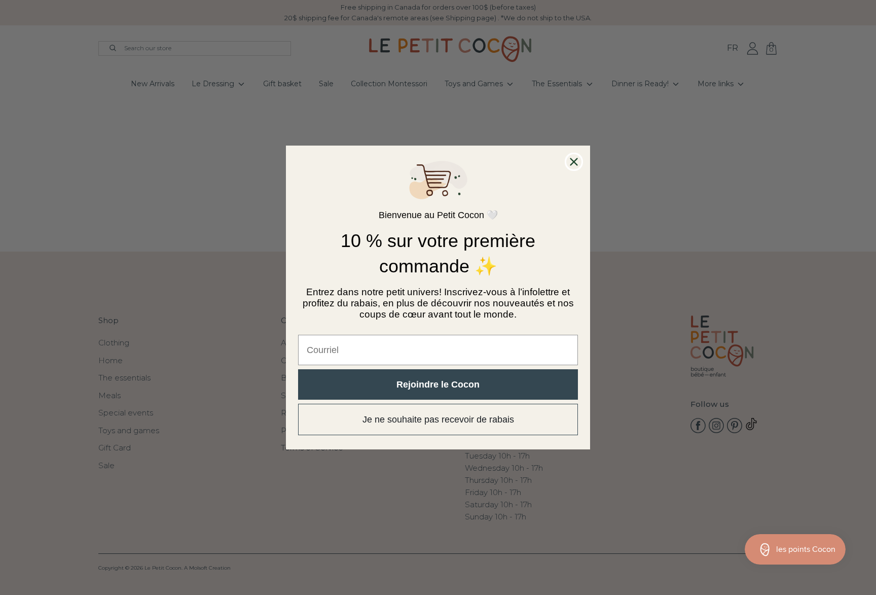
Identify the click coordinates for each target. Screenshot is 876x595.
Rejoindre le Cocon (438, 384)
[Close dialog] (574, 162)
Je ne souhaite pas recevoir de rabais (438, 419)
